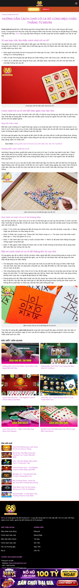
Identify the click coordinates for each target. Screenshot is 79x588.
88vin (3, 518)
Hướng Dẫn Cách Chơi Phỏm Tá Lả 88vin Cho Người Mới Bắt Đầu (20, 367)
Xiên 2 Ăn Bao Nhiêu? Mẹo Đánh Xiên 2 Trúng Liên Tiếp (25, 462)
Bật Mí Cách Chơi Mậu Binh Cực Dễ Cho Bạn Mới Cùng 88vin (58, 430)
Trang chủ (5, 14)
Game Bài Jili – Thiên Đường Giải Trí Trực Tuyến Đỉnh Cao (57, 399)
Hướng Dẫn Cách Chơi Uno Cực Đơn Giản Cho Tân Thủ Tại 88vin (38, 144)
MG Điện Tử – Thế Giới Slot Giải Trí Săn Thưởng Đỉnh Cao (24, 475)
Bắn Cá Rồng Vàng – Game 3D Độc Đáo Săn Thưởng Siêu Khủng (25, 482)
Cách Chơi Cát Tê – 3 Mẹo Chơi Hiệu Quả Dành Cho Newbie (18, 430)
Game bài (14, 14)
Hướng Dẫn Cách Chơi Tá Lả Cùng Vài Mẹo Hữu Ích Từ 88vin (57, 367)
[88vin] (39, 3)
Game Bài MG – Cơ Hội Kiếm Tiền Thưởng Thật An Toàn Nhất (25, 495)
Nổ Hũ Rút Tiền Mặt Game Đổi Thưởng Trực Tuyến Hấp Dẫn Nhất (24, 455)
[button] (76, 3)
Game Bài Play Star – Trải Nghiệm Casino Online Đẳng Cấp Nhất (18, 399)
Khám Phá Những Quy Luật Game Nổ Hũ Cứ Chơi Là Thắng (25, 448)
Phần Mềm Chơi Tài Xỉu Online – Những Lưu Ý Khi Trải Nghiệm (25, 488)
